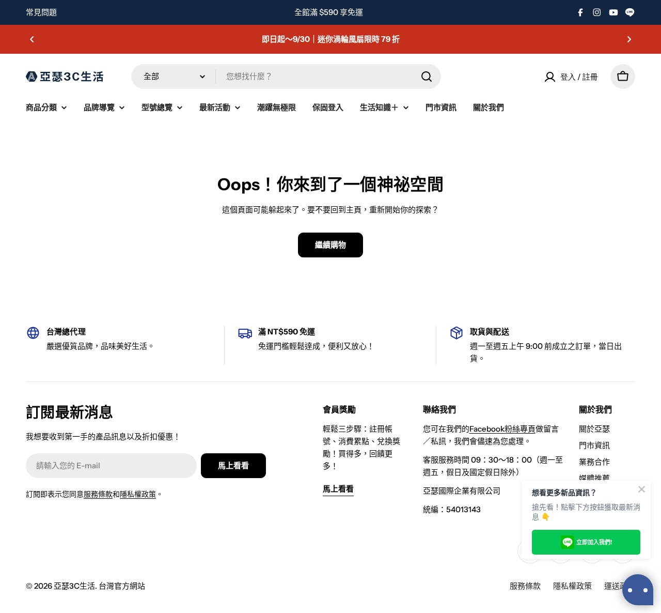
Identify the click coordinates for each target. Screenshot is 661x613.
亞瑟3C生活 (74, 586)
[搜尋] (426, 76)
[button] (32, 39)
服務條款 (98, 494)
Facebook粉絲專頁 (502, 429)
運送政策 (619, 586)
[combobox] (286, 76)
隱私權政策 (138, 494)
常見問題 (41, 12)
